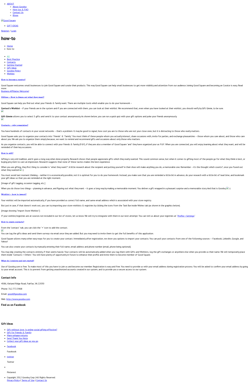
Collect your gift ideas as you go (22, 341)
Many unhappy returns (17, 335)
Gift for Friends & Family (19, 332)
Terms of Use (27, 380)
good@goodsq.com (17, 293)
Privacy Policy (13, 380)
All (8, 56)
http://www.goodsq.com (18, 299)
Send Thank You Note (17, 338)
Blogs (15, 15)
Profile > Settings (186, 215)
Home (10, 45)
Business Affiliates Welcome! (15, 91)
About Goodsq (20, 6)
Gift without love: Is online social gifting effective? (32, 329)
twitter (10, 356)
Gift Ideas (12, 67)
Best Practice (13, 59)
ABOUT (10, 3)
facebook (11, 346)
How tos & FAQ (20, 9)
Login (13, 30)
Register (5, 30)
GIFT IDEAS (12, 25)
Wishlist (11, 73)
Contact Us (18, 12)
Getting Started (14, 64)
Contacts (11, 62)
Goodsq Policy (14, 70)
